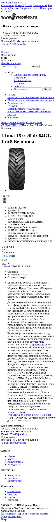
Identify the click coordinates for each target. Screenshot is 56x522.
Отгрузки (19, 83)
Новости (19, 5)
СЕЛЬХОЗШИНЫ (11, 125)
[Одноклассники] (10, 256)
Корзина (5, 52)
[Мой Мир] (13, 256)
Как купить (13, 475)
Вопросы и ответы (30, 8)
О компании (7, 5)
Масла (10, 459)
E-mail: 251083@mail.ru (14, 44)
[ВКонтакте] (4, 256)
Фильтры (31, 108)
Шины (38, 122)
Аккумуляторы (15, 461)
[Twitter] (7, 256)
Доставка (14, 8)
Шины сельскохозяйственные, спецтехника (30, 97)
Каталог (30, 122)
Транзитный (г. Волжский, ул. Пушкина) (29, 415)
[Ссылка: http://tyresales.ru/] (19, 19)
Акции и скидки (22, 80)
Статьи (28, 5)
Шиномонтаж (40, 5)
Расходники (13, 464)
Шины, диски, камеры (13, 122)
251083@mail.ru (18, 434)
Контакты (19, 86)
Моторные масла (16, 108)
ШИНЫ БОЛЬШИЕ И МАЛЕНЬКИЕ (26, 110)
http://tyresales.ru (39, 344)
